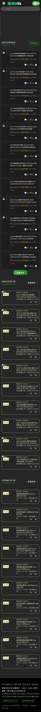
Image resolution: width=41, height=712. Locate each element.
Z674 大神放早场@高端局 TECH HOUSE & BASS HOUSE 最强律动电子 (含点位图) (23, 55)
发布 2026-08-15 (15, 187)
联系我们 (35, 684)
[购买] (31, 320)
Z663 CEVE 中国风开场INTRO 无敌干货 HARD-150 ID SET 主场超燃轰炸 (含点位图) (23, 256)
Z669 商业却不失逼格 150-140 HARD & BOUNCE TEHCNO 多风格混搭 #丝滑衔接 (22, 146)
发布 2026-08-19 (15, 132)
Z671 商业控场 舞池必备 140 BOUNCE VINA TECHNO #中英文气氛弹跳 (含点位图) (23, 110)
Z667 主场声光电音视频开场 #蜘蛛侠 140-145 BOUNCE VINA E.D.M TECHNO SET (23, 183)
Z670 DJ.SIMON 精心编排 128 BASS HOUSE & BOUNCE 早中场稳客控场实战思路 (23, 128)
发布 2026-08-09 (15, 260)
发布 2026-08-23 (15, 77)
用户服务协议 (7, 684)
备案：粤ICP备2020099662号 (14, 691)
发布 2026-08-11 (15, 224)
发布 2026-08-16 (15, 169)
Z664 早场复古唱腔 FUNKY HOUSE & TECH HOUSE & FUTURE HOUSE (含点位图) (23, 238)
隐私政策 (17, 684)
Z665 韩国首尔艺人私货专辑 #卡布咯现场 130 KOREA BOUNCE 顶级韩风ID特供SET (22, 219)
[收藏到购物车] (35, 320)
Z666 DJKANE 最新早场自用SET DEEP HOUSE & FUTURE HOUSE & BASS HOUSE (23, 201)
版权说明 (26, 684)
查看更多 (34, 43)
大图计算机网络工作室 (28, 701)
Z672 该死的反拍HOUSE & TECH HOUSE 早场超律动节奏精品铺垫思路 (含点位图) (23, 91)
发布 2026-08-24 (15, 59)
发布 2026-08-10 (15, 242)
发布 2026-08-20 (15, 114)
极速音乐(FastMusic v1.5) (10, 701)
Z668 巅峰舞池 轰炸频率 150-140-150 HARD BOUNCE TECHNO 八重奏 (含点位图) (23, 164)
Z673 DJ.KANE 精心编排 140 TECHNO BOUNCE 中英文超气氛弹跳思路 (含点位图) (23, 73)
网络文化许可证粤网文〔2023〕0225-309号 (20, 688)
